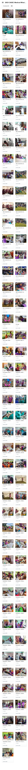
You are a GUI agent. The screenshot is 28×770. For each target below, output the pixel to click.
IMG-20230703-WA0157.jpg (21, 67)
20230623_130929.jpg (20, 597)
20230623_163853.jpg (20, 420)
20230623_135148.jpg (20, 452)
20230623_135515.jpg (7, 452)
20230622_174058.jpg (20, 725)
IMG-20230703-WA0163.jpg (21, 51)
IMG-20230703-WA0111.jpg (8, 147)
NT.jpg (4, 35)
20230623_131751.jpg (7, 565)
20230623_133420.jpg (7, 516)
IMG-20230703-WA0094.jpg (21, 163)
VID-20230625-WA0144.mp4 (21, 19)
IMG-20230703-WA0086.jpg (8, 195)
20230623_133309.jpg (7, 533)
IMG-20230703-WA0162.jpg (8, 67)
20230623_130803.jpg (20, 613)
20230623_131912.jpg (7, 549)
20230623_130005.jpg (7, 693)
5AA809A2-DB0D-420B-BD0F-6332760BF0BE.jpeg (21, 372)
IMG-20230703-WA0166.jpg (8, 51)
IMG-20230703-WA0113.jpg (21, 131)
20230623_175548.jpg (7, 404)
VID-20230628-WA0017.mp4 (8, 19)
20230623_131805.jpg (20, 549)
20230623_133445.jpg (7, 500)
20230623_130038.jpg (7, 677)
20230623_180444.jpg (20, 388)
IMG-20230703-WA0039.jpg (21, 244)
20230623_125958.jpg (20, 693)
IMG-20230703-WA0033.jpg (21, 276)
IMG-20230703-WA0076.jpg (21, 228)
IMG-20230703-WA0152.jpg (8, 83)
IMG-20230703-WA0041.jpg (8, 244)
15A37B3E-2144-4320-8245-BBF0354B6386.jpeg (8, 741)
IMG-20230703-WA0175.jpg (21, 35)
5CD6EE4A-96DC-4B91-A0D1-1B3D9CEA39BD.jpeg (8, 372)
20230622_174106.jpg (7, 725)
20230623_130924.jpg (7, 613)
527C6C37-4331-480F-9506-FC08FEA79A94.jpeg (8, 388)
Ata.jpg (17, 324)
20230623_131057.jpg (7, 597)
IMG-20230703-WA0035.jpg (21, 260)
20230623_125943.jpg (7, 709)
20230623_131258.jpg (20, 565)
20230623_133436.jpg (20, 500)
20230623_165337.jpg (7, 420)
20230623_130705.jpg (20, 629)
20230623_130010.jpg (20, 677)
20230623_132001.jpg (20, 533)
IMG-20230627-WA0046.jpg (21, 292)
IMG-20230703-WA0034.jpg (8, 276)
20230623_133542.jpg (20, 484)
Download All (6, 6)
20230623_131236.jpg (20, 581)
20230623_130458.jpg (20, 661)
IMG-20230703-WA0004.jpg (8, 292)
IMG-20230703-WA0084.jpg (21, 195)
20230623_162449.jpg (20, 436)
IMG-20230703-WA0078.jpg (21, 211)
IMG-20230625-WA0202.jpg (8, 308)
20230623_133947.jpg (20, 468)
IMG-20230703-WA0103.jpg (8, 163)
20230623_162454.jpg (7, 436)
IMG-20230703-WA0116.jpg (21, 115)
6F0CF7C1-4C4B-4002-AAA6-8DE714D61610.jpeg (21, 356)
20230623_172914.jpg (20, 404)
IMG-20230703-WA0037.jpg (8, 260)
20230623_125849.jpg (20, 709)
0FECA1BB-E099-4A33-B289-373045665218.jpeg (8, 757)
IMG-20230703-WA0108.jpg (21, 147)
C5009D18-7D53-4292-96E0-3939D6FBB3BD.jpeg (8, 324)
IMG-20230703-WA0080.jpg (8, 211)
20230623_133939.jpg (7, 484)
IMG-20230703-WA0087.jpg (21, 179)
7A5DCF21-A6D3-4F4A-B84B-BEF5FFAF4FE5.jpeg (8, 356)
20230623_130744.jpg (7, 629)
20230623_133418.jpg (20, 516)
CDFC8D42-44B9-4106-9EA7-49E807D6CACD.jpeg (21, 308)
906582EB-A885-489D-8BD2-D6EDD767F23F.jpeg (21, 340)
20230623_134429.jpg (7, 468)
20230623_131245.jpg (7, 581)
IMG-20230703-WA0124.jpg (8, 99)
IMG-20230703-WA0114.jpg (8, 131)
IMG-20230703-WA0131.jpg (21, 83)
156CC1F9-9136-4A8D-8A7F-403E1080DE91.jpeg (21, 741)
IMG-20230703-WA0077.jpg (8, 228)
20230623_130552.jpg (20, 645)
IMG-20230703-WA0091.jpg (8, 179)
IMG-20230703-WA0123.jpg (21, 99)
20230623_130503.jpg (7, 661)
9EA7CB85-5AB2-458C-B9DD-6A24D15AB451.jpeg (8, 340)
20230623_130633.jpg (7, 645)
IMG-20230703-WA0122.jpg (8, 115)
